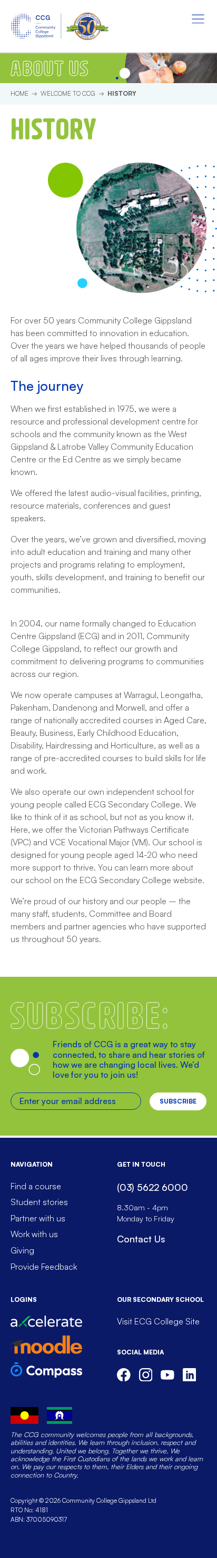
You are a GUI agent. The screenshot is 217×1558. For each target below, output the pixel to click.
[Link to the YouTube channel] (167, 1375)
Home (19, 93)
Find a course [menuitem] (36, 1186)
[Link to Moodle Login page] (46, 1345)
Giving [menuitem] (22, 1250)
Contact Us (141, 1239)
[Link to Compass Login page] (46, 1370)
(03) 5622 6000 (152, 1187)
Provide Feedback (44, 1266)
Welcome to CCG (68, 93)
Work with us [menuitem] (34, 1234)
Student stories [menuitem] (39, 1202)
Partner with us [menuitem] (38, 1218)
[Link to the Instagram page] (146, 1375)
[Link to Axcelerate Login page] (46, 1321)
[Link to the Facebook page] (124, 1375)
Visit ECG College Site (158, 1321)
